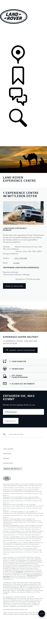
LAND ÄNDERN (8, 449)
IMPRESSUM (7, 453)
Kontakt (16, 263)
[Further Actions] (41, 613)
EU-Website (19, 571)
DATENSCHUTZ (8, 463)
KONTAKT (6, 458)
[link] (23, 34)
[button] (23, 1)
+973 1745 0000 (20, 258)
